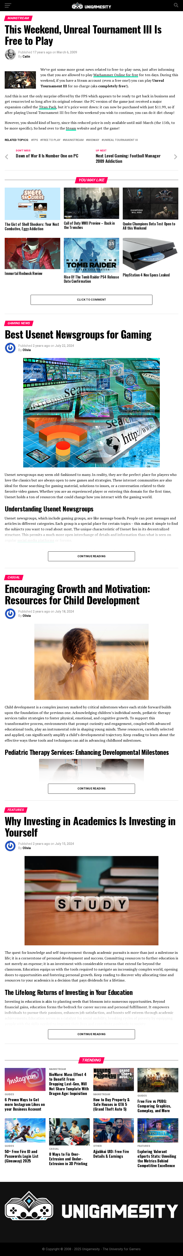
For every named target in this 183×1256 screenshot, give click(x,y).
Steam (71, 128)
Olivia (27, 350)
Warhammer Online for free (115, 74)
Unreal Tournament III (120, 140)
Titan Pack (47, 107)
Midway (93, 140)
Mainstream (74, 140)
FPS (35, 140)
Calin (26, 56)
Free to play (51, 140)
